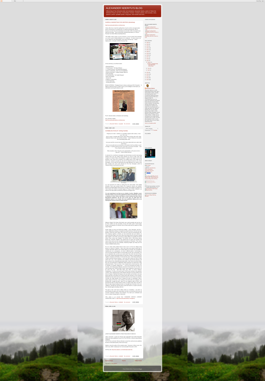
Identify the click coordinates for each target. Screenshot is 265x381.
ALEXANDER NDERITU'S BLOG (124, 8)
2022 (147, 47)
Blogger (140, 369)
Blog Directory (146, 180)
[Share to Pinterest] (138, 124)
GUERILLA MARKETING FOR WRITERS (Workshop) (120, 22)
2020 (147, 51)
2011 (147, 77)
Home (124, 360)
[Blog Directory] (148, 171)
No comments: (127, 123)
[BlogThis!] (134, 124)
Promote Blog (150, 183)
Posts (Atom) (114, 363)
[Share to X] (135, 124)
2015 (147, 60)
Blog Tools (147, 183)
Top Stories (147, 166)
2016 (147, 58)
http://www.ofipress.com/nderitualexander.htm (122, 349)
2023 (147, 46)
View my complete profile (150, 123)
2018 (147, 55)
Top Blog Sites (150, 180)
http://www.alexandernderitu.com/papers (125, 298)
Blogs (145, 183)
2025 (147, 42)
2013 (147, 74)
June (149, 68)
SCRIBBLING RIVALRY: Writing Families (116, 131)
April (149, 70)
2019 (147, 53)
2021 (147, 49)
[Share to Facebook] (137, 124)
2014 (147, 72)
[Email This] (133, 124)
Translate (155, 130)
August (149, 62)
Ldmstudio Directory (149, 170)
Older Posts (138, 360)
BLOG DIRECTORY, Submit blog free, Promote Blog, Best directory (151, 177)
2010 (147, 79)
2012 (147, 76)
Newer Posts (109, 360)
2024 (147, 44)
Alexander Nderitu (150, 88)
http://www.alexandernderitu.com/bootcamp (115, 25)
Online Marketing (148, 169)
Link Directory (152, 167)
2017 (147, 56)
